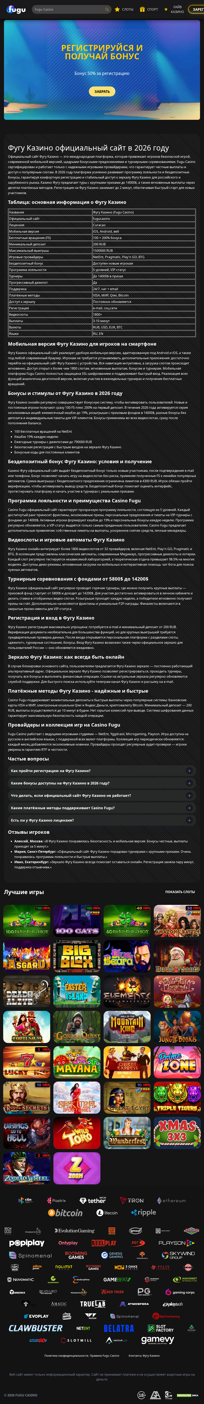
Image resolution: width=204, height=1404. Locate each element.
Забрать (102, 91)
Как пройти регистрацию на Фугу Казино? (51, 770)
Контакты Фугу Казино (144, 1355)
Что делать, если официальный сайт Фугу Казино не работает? (71, 795)
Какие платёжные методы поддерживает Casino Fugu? (63, 807)
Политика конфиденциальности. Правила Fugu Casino (81, 1355)
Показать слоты (180, 892)
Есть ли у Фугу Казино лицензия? (42, 820)
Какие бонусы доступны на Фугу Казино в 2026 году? (60, 783)
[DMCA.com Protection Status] (188, 1395)
